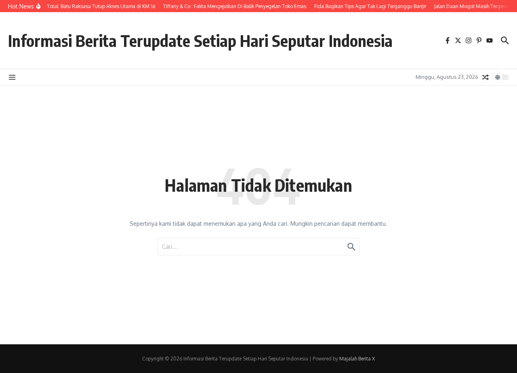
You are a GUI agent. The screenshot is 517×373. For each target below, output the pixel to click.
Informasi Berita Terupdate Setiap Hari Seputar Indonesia (200, 40)
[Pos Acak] (485, 77)
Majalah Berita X (357, 359)
